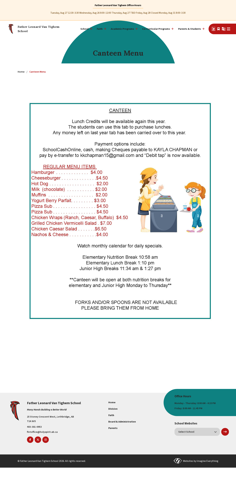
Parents (113, 428)
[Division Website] (213, 29)
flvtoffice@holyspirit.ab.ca (42, 432)
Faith (111, 415)
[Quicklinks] (229, 29)
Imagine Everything (207, 461)
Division (113, 409)
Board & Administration (122, 421)
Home (111, 402)
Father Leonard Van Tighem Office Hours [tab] (118, 5)
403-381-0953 (34, 427)
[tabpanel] (118, 13)
